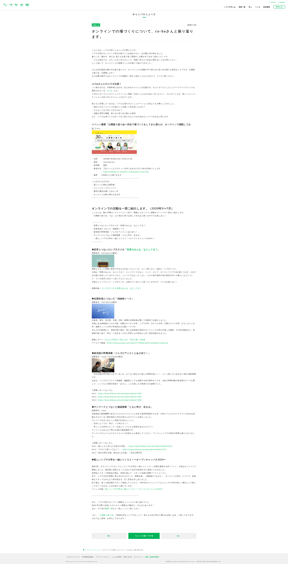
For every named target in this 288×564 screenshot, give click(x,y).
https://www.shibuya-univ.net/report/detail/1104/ (120, 393)
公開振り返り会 (106, 515)
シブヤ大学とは (230, 7)
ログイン (273, 2)
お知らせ (96, 25)
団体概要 (266, 7)
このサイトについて (73, 557)
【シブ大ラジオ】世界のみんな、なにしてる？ (121, 288)
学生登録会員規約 (88, 557)
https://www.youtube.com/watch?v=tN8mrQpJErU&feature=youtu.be (137, 343)
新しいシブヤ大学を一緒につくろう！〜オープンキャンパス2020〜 (134, 489)
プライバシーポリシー (103, 557)
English (282, 2)
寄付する (279, 7)
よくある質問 (116, 557)
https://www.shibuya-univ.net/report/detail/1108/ (120, 400)
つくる (257, 7)
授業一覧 (242, 7)
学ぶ (250, 7)
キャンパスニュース (144, 14)
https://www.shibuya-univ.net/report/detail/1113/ (144, 449)
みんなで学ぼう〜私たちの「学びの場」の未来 (125, 339)
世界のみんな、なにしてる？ (142, 249)
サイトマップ (138, 557)
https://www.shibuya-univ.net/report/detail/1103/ (150, 446)
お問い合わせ (127, 557)
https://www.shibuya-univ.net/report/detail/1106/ (120, 397)
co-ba (109, 91)
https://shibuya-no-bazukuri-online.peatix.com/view (126, 172)
